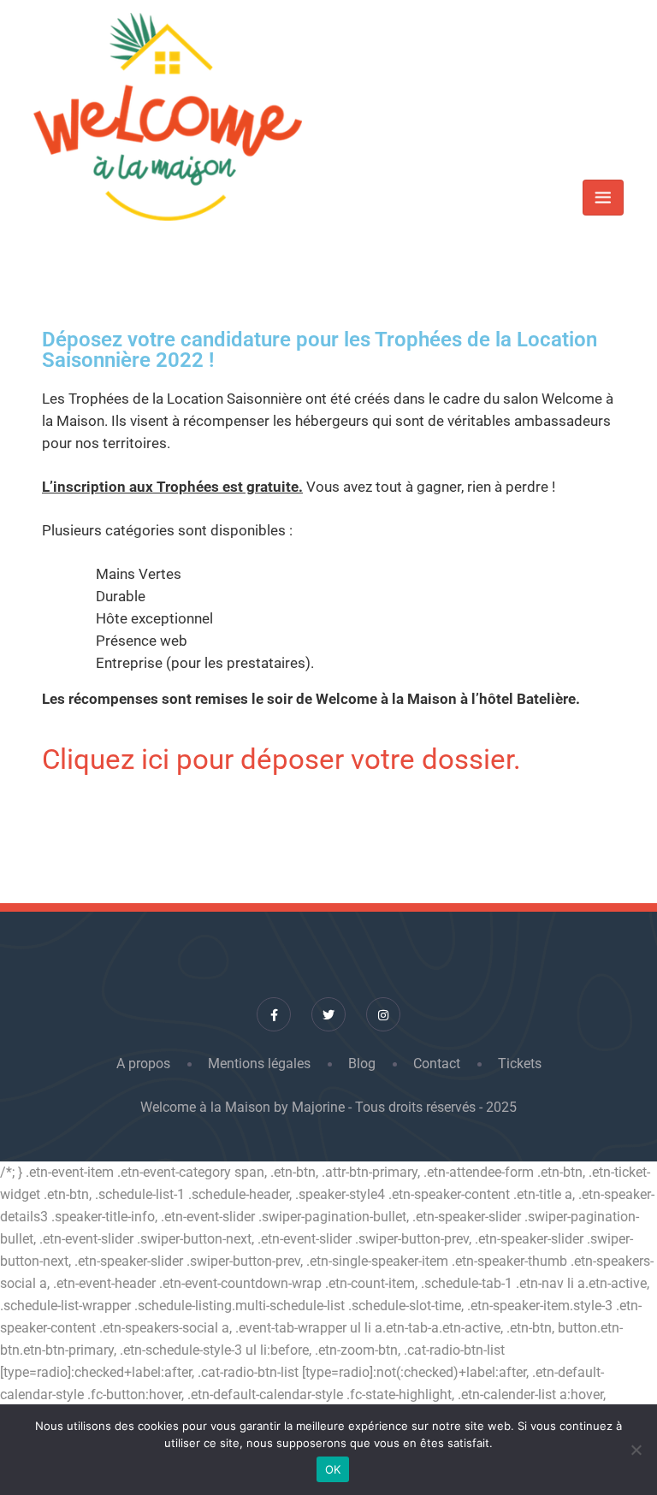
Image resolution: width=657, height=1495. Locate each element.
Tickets (520, 1063)
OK (333, 1469)
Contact (436, 1063)
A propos (143, 1063)
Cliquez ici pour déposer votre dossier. (281, 759)
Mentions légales (259, 1063)
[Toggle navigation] (603, 198)
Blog (362, 1063)
